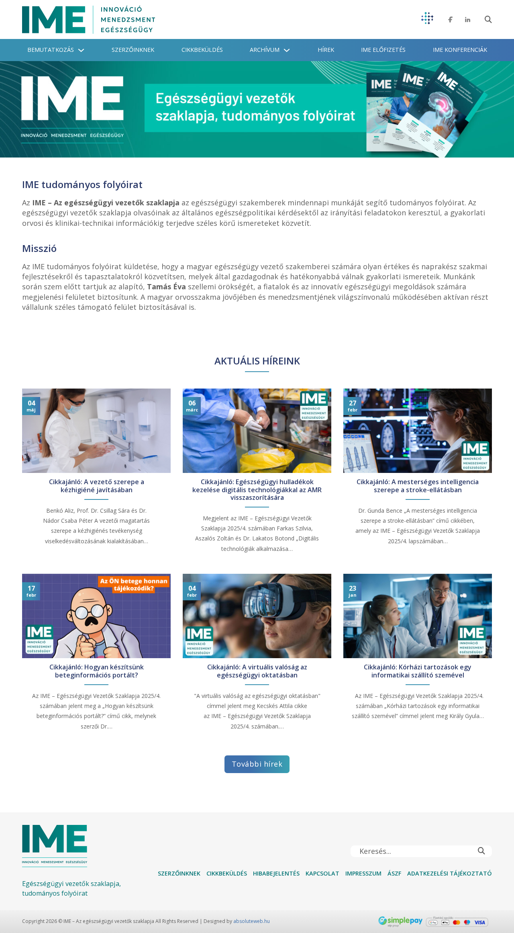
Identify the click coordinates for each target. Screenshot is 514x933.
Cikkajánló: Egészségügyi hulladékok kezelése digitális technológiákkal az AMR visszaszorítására (257, 489)
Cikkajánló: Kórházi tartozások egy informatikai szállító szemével (417, 671)
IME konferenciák (460, 49)
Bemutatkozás (50, 49)
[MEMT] (427, 19)
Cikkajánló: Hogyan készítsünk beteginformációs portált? (96, 671)
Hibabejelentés (276, 873)
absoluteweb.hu (251, 921)
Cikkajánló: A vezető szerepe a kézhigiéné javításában (96, 485)
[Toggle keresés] (488, 19)
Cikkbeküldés (202, 49)
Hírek (326, 49)
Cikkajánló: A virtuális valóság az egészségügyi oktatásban (257, 671)
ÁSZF (394, 873)
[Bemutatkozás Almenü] (81, 50)
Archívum (264, 49)
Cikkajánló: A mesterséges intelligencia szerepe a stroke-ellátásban (418, 485)
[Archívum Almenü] (286, 50)
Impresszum (363, 873)
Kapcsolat (322, 873)
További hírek (257, 764)
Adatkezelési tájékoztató (449, 873)
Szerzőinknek (133, 49)
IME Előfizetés (383, 49)
